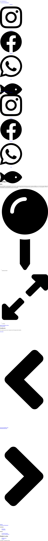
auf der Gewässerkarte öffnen (4, 325)
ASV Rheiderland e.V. (3, 1)
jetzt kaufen (1, 331)
